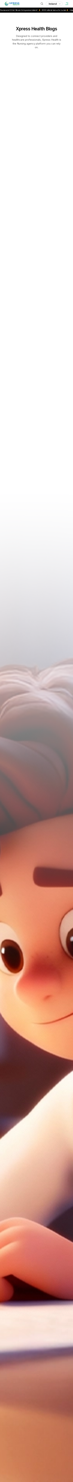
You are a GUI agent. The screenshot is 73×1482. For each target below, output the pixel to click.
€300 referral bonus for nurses (35, 10)
